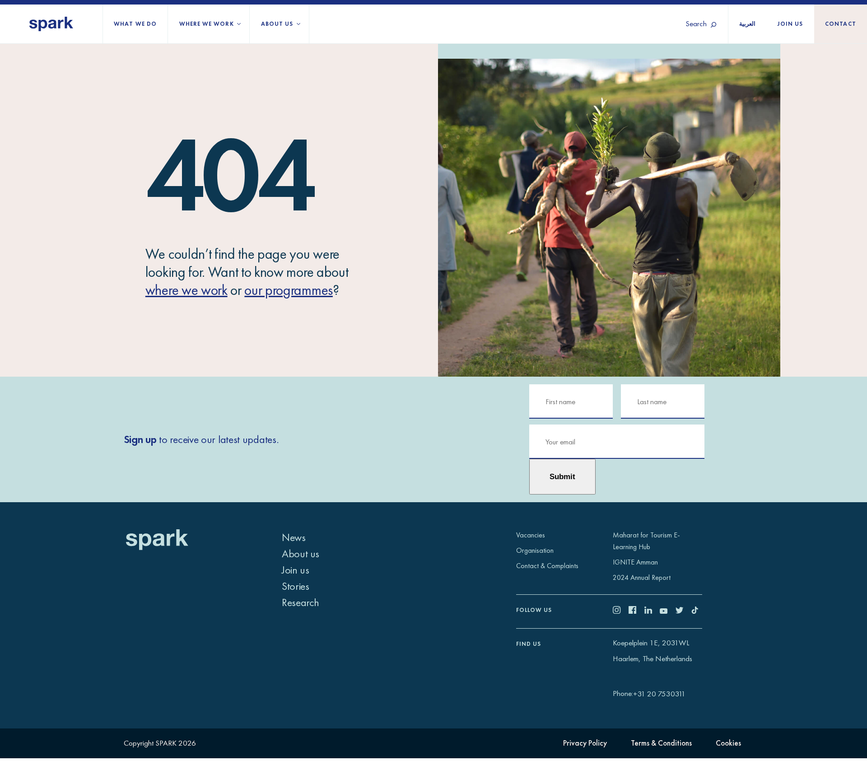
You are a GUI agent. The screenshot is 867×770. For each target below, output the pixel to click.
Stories (295, 586)
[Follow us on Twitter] (683, 611)
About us (277, 24)
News (293, 537)
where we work (186, 290)
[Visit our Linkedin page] (652, 611)
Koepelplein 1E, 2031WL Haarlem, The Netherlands (652, 650)
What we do (135, 24)
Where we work (206, 24)
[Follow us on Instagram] (621, 611)
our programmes (288, 290)
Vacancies (530, 535)
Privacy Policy (585, 743)
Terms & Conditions (661, 743)
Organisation (535, 550)
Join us (790, 24)
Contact (840, 24)
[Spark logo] (51, 24)
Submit (562, 476)
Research (300, 602)
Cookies (728, 743)
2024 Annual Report (642, 577)
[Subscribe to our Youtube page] (668, 611)
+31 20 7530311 (659, 694)
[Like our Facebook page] (636, 611)
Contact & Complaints (547, 565)
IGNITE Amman (635, 562)
